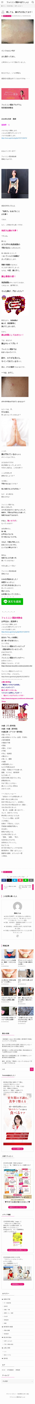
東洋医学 (6, 1334)
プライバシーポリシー (11, 1393)
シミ (5, 1351)
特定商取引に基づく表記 (23, 1393)
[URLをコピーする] (31, 880)
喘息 (5, 1323)
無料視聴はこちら (17, 1284)
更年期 (6, 1358)
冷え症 (6, 1316)
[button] (3, 880)
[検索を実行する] (32, 1069)
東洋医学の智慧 (8, 1326)
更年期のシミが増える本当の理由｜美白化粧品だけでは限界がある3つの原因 (17, 1051)
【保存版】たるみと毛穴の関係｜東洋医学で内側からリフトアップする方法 (17, 1040)
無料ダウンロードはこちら (17, 1207)
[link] (17, 936)
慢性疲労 (6, 1320)
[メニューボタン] (2, 2)
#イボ (3, 1370)
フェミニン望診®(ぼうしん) (17, 2)
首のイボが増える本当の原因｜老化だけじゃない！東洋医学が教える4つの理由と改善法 (17, 1045)
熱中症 (6, 1306)
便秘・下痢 (7, 1309)
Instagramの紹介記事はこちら (17, 1250)
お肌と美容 (7, 1348)
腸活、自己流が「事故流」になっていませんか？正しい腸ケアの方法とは (17, 1062)
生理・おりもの (7, 16)
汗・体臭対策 (7, 1303)
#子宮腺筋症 (10, 1370)
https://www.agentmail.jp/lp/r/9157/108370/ (14, 138)
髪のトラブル (7, 1355)
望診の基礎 (7, 1330)
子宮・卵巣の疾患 (8, 1344)
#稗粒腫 (18, 1370)
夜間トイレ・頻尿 (8, 1313)
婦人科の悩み (7, 1337)
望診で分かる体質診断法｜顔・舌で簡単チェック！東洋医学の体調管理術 (17, 1056)
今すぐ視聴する (17, 1149)
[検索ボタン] (33, 2)
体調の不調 (7, 1299)
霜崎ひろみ (17, 913)
